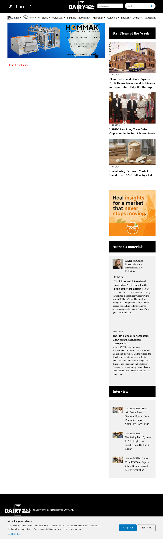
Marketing (98, 17)
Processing (83, 17)
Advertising (150, 17)
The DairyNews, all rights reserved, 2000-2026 (52, 510)
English (15, 17)
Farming (71, 17)
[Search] (152, 6)
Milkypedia (34, 17)
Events (136, 17)
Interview (126, 17)
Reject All (147, 528)
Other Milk (57, 17)
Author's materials (128, 247)
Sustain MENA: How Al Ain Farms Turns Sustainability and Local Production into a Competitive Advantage (137, 416)
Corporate (112, 17)
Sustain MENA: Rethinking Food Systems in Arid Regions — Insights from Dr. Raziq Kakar (138, 441)
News (45, 17)
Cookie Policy (13, 534)
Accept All (128, 528)
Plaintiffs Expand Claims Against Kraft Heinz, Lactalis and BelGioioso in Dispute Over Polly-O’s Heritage (132, 83)
